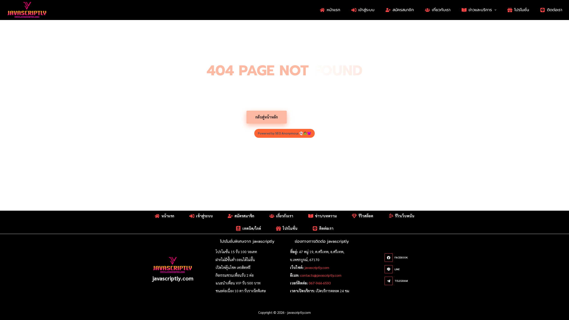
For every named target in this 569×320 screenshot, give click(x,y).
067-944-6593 (320, 283)
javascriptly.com (172, 278)
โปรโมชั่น (521, 10)
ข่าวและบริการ (480, 10)
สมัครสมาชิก (403, 10)
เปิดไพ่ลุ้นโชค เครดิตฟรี (233, 267)
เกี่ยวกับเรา (441, 10)
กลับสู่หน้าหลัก (266, 117)
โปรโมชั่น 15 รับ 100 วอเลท (236, 251)
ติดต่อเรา (554, 10)
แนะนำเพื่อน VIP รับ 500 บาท (238, 283)
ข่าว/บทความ (326, 216)
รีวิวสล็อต (366, 216)
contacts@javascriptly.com (320, 275)
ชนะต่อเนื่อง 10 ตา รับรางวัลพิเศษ (241, 290)
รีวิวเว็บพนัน (404, 216)
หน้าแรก (333, 10)
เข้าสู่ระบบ (366, 10)
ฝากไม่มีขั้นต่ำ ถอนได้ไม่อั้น (235, 259)
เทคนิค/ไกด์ (251, 228)
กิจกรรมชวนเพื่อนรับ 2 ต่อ (235, 275)
